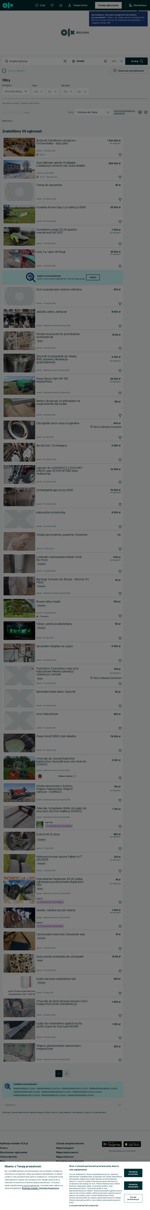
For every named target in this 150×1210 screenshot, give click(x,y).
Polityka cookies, (30, 1188)
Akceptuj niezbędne (133, 1185)
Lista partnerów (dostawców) (83, 1205)
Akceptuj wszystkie (133, 1173)
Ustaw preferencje (133, 1198)
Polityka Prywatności (49, 1188)
